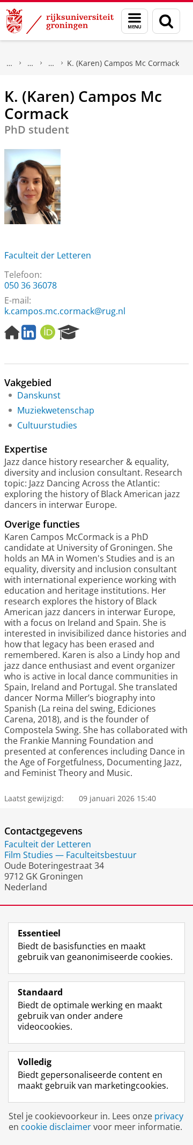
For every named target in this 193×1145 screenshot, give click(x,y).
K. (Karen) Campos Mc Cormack (123, 63)
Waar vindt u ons (51, 63)
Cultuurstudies (47, 425)
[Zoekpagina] (166, 21)
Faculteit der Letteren (47, 255)
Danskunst (39, 395)
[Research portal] (68, 332)
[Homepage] (11, 332)
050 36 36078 (30, 285)
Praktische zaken (30, 63)
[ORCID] (47, 332)
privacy (168, 1116)
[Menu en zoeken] (134, 21)
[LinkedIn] (28, 332)
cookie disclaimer (56, 1126)
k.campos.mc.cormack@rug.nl (64, 311)
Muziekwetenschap (55, 410)
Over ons (9, 63)
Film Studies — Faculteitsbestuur (70, 854)
